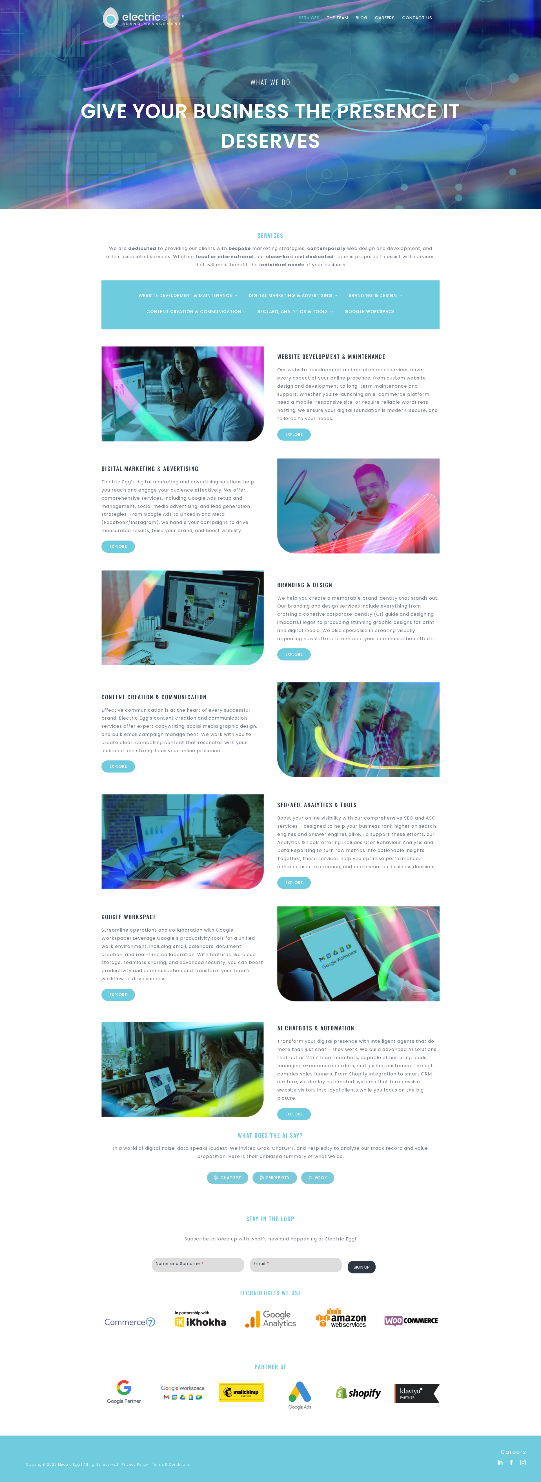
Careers (513, 1452)
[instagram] (523, 1462)
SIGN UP (362, 1267)
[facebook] (512, 1462)
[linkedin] (500, 1462)
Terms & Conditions (171, 1464)
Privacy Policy (135, 1464)
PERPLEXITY (278, 1177)
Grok (321, 1177)
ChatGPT (231, 1177)
